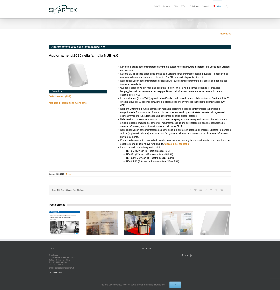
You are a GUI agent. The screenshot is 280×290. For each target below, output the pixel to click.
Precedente (225, 33)
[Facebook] (182, 255)
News (68, 174)
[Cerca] (227, 6)
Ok (175, 284)
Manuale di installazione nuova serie (67, 102)
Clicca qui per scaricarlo (176, 144)
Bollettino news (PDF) (60, 96)
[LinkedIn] (191, 255)
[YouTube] (187, 255)
